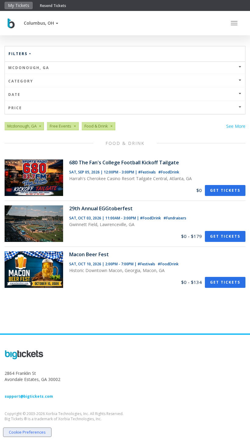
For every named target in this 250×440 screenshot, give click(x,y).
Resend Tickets (53, 5)
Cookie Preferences (27, 432)
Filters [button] (19, 53)
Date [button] (14, 94)
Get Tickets (225, 190)
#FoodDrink (168, 172)
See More (235, 126)
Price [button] (15, 107)
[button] (41, 23)
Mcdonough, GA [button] (28, 67)
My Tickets (18, 5)
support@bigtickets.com (29, 396)
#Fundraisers (174, 218)
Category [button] (20, 81)
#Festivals (147, 172)
